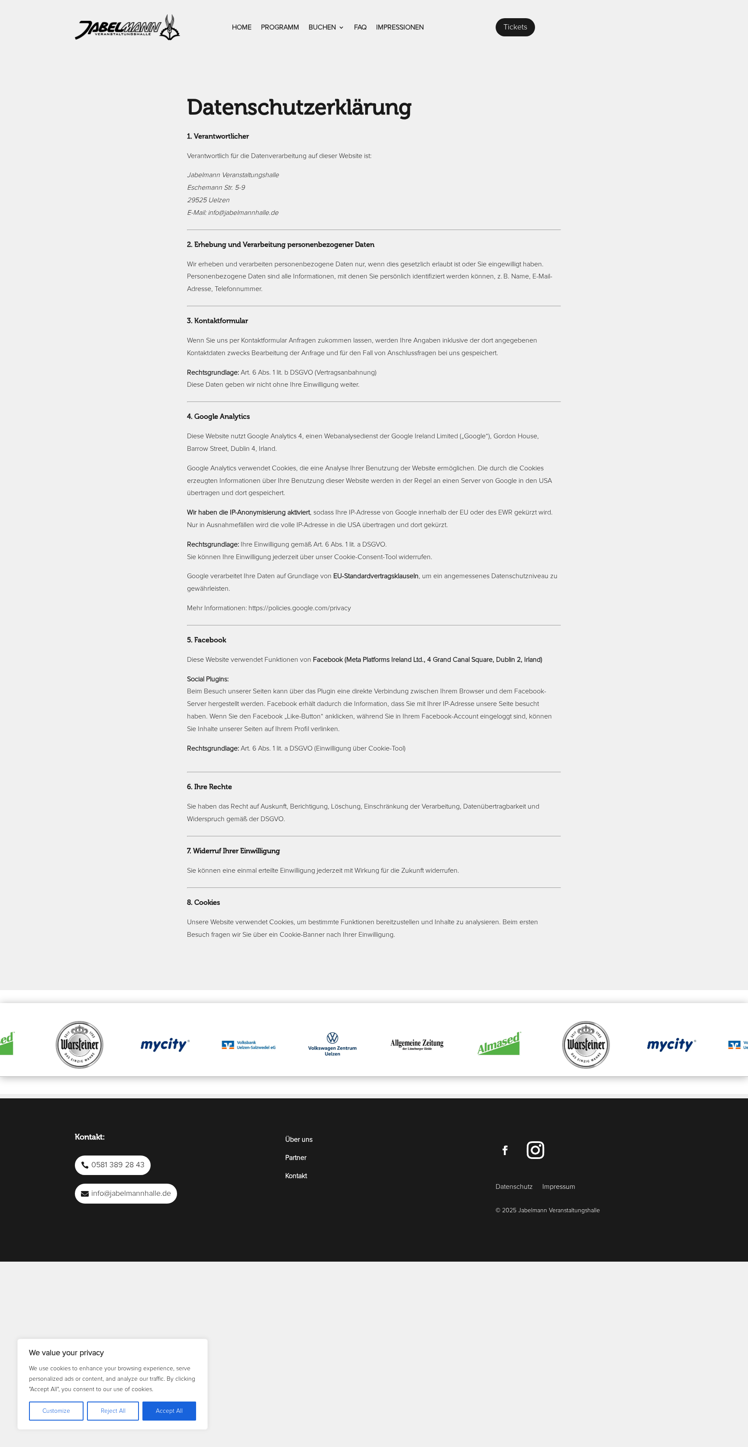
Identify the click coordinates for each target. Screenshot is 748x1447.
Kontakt (296, 1176)
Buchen (322, 27)
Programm (280, 27)
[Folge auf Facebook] (505, 1150)
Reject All (113, 1411)
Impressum (558, 1187)
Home (241, 27)
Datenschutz (514, 1187)
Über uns (299, 1139)
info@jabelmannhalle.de (131, 1194)
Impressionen (400, 27)
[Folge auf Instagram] (535, 1150)
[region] (112, 1384)
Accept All (169, 1411)
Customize (56, 1411)
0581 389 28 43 (118, 1165)
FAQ (360, 27)
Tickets (515, 27)
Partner (295, 1158)
